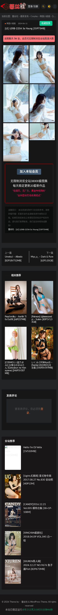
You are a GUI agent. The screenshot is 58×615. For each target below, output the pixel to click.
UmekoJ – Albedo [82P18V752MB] (13, 259)
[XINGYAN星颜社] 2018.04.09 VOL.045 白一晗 (37, 537)
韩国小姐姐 (45, 16)
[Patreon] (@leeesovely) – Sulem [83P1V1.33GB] (41, 319)
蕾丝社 (15, 16)
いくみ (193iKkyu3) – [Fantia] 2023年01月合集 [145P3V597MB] (42, 365)
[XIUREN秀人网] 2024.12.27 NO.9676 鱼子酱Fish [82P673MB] (38, 565)
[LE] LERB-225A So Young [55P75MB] (32, 229)
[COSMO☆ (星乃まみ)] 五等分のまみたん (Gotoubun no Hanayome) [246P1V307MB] (15, 368)
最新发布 (24, 16)
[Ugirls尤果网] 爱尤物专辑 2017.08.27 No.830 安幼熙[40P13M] (38, 480)
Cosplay (34, 16)
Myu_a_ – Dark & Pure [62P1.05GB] (42, 259)
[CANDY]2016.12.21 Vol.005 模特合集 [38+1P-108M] (37, 508)
